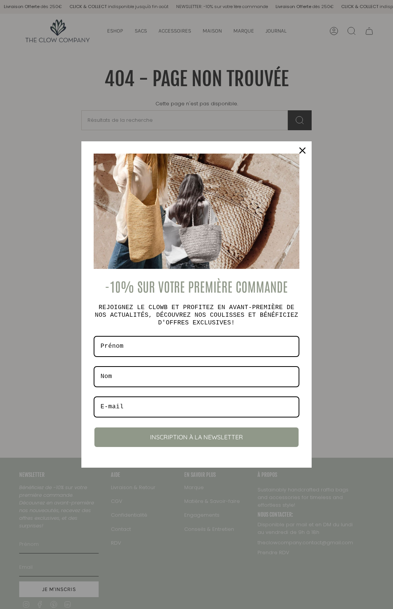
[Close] (302, 150)
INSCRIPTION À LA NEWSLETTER (196, 437)
